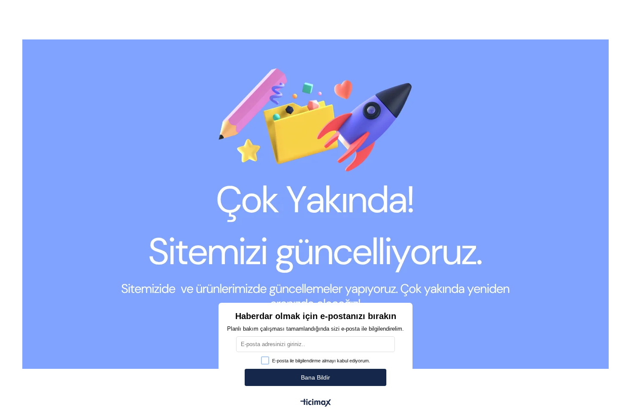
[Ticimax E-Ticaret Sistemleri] (316, 403)
